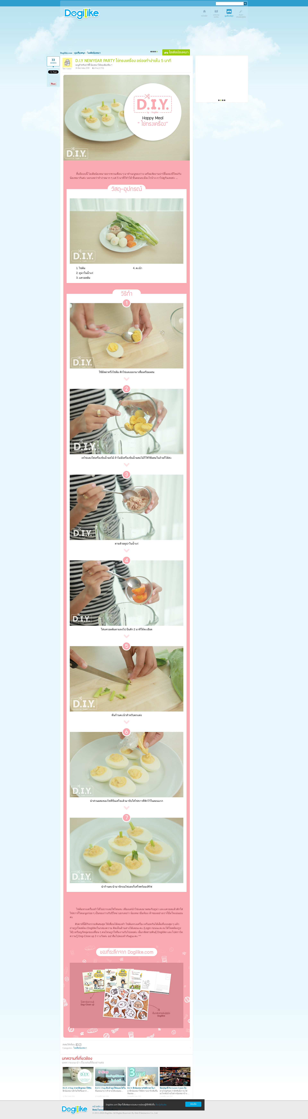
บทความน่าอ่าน (217, 14)
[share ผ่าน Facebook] (77, 1044)
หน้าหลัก (96, 1106)
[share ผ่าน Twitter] (80, 1044)
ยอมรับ (193, 1104)
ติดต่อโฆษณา (98, 1110)
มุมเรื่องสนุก (229, 14)
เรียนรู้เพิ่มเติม (161, 1105)
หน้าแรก (204, 14)
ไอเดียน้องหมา (80, 1048)
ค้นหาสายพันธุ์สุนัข (241, 14)
